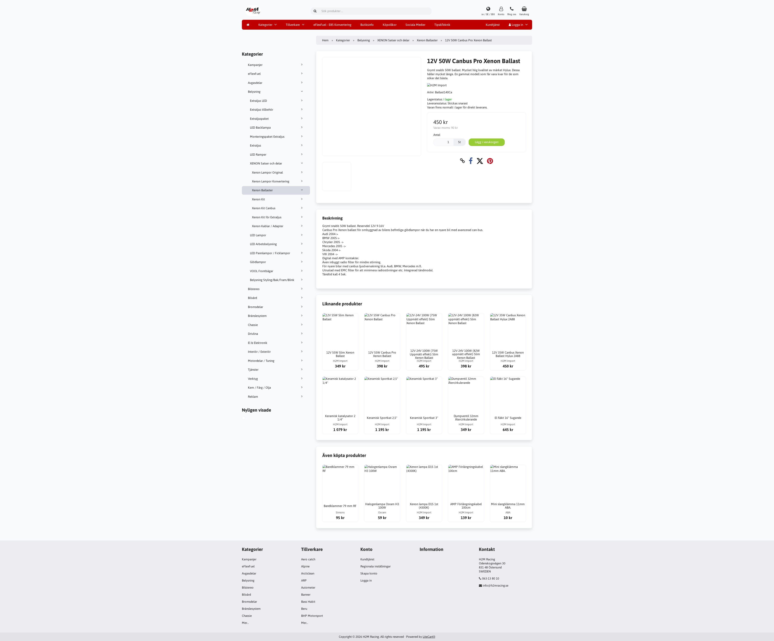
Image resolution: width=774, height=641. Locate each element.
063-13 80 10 (490, 578)
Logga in (517, 24)
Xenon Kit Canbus (263, 208)
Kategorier (265, 24)
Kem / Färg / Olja (259, 387)
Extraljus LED (258, 100)
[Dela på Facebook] (471, 161)
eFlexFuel (254, 73)
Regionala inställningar (375, 566)
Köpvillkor (389, 24)
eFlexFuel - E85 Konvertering (332, 24)
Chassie (253, 325)
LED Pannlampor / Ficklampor (270, 253)
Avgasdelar (255, 82)
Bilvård (252, 298)
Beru (304, 608)
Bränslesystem (257, 315)
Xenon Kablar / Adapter (267, 226)
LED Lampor (258, 235)
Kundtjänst (493, 24)
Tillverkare (293, 24)
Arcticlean (307, 573)
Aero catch (308, 559)
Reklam (253, 396)
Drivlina (253, 333)
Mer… (245, 622)
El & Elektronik (257, 342)
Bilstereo (254, 289)
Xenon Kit (258, 199)
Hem (325, 40)
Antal (436, 134)
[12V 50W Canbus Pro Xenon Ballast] (248, 418)
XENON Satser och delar (266, 163)
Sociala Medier (415, 24)
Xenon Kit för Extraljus (266, 217)
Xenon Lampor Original (267, 172)
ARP (304, 580)
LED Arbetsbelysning (263, 244)
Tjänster (253, 369)
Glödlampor (258, 262)
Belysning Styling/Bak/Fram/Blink (272, 280)
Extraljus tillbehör (261, 109)
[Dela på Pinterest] (490, 161)
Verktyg (253, 378)
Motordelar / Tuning (261, 360)
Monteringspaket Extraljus (267, 136)
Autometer (308, 587)
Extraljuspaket (259, 118)
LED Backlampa (260, 127)
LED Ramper (258, 154)
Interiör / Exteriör (259, 351)
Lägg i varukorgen (486, 142)
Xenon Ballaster (262, 190)
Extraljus (255, 145)
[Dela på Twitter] (479, 161)
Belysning (254, 91)
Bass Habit (308, 601)
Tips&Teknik (442, 24)
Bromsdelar (255, 307)
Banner (305, 594)
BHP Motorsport (312, 615)
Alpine (305, 566)
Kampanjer (255, 65)
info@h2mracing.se (495, 585)
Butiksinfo (367, 24)
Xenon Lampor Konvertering (270, 181)
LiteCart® (429, 636)
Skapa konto (368, 573)
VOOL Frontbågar (261, 271)
